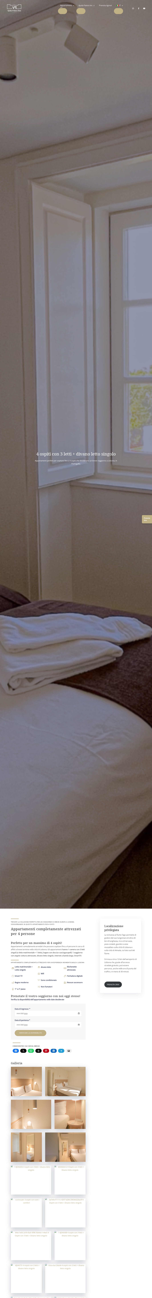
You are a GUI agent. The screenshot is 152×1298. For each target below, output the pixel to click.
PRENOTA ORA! (113, 984)
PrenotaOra (147, 519)
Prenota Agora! (105, 5)
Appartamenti (66, 5)
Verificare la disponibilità (30, 1033)
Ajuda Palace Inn (85, 5)
